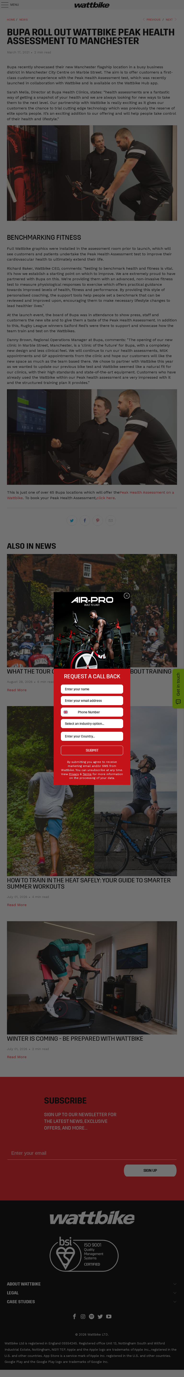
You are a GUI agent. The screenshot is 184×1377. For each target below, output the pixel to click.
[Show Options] (118, 723)
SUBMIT (92, 750)
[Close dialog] (126, 595)
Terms (87, 774)
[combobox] (68, 712)
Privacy (74, 774)
